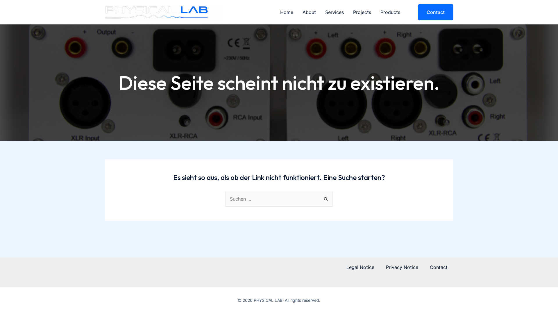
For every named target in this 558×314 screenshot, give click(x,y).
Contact (439, 267)
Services (334, 12)
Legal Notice (360, 267)
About (309, 12)
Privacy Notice (402, 267)
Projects (362, 12)
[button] (432, 12)
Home (286, 12)
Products (390, 12)
